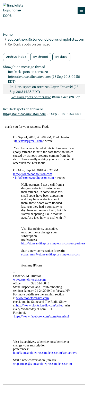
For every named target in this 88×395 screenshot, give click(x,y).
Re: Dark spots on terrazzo (30, 87)
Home (8, 34)
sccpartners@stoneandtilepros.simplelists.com (46, 39)
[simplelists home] (15, 10)
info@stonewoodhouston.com (24, 114)
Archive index (16, 56)
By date (61, 56)
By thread (40, 56)
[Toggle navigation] (81, 10)
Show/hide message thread (24, 67)
